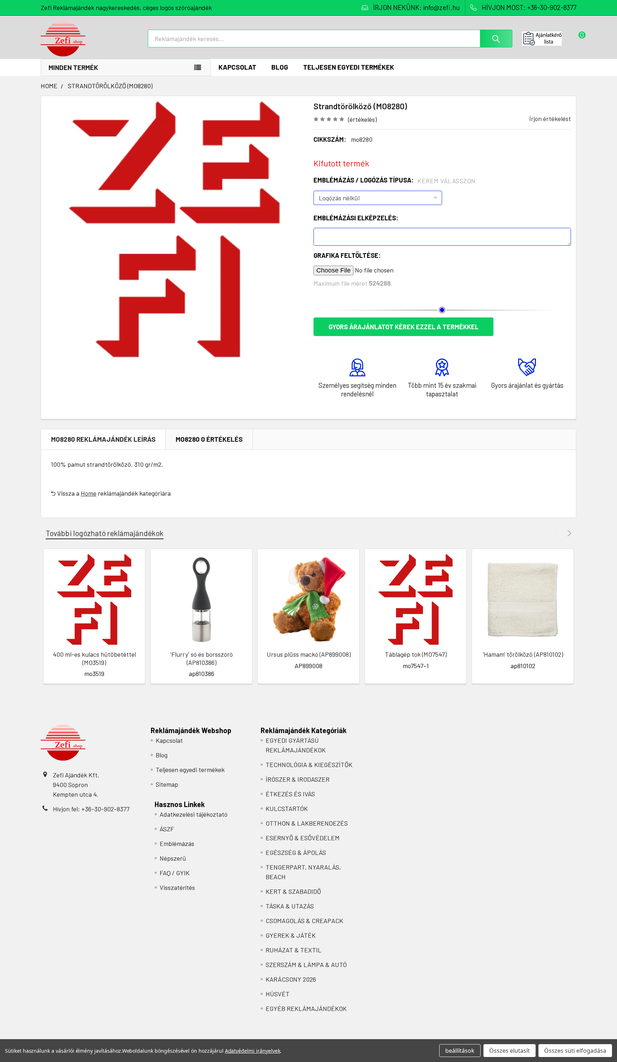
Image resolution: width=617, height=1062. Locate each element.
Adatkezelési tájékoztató (193, 814)
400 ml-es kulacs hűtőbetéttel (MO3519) (94, 658)
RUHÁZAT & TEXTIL (293, 950)
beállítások (460, 1051)
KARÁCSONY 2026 (291, 979)
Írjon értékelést (550, 118)
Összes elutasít (509, 1051)
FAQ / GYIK (175, 873)
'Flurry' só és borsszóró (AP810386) (201, 658)
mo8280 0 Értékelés (209, 439)
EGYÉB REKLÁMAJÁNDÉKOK (306, 1008)
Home (88, 493)
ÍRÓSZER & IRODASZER (298, 779)
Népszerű (173, 858)
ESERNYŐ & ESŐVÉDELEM (303, 838)
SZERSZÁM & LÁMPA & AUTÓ (306, 964)
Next (568, 533)
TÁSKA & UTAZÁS (290, 906)
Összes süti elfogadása (575, 1051)
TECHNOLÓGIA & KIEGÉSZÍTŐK (309, 764)
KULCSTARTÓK (287, 808)
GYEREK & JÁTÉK (291, 935)
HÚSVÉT (278, 994)
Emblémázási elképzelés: (355, 218)
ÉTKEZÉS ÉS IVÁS (290, 794)
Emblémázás (177, 843)
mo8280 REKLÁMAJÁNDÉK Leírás (103, 439)
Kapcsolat (237, 67)
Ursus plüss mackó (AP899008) (309, 654)
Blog (279, 67)
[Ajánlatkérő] (549, 38)
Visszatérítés (177, 887)
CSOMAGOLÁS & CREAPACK (304, 921)
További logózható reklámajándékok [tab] (105, 533)
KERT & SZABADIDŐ (293, 891)
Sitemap (167, 784)
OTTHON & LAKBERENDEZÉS (307, 823)
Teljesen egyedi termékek (348, 67)
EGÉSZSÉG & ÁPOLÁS (296, 852)
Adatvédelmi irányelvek (252, 1050)
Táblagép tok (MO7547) (416, 654)
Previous (556, 533)
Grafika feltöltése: (347, 255)
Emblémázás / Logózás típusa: (394, 180)
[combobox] (330, 38)
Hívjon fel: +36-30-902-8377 (91, 809)
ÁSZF (167, 829)
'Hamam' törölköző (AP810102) (523, 654)
